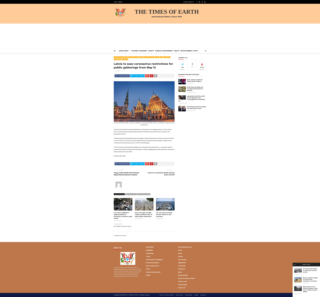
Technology (149, 253)
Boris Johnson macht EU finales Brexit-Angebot (194, 80)
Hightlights (149, 250)
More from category (144, 194)
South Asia (181, 269)
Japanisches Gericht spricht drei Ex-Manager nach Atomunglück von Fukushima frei (191, 98)
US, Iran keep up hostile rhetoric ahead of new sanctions (164, 214)
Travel (115, 59)
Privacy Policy (182, 284)
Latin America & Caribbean (154, 259)
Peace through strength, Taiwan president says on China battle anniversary (143, 214)
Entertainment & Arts (189, 51)
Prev (116, 224)
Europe (180, 256)
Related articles (119, 194)
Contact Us (181, 287)
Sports (151, 51)
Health (176, 51)
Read (161, 57)
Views (119, 59)
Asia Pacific (182, 266)
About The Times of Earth (186, 278)
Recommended (166, 57)
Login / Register (118, 2)
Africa (180, 253)
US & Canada (182, 259)
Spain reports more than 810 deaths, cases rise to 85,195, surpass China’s (310, 289)
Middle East (182, 262)
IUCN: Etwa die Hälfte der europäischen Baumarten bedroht (195, 88)
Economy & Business (139, 51)
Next (120, 224)
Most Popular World (149, 57)
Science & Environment (164, 51)
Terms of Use (182, 281)
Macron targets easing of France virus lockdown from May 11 (310, 279)
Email (126, 57)
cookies (196, 295)
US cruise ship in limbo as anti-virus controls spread (310, 270)
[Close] (294, 264)
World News (123, 51)
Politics (157, 57)
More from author (131, 194)
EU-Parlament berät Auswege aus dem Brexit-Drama (196, 107)
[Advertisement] (160, 36)
